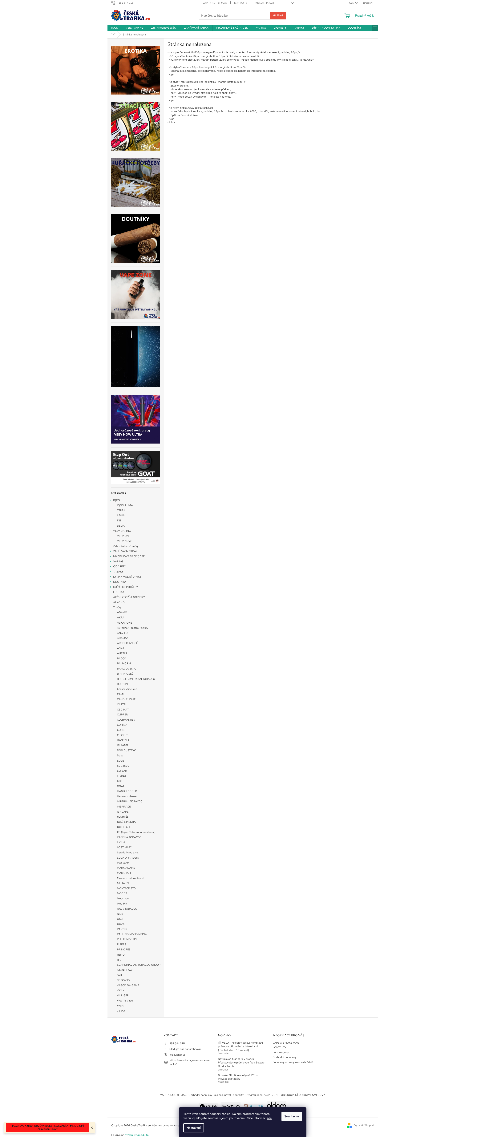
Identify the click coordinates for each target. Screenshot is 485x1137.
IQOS (116, 500)
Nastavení (194, 1128)
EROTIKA (118, 592)
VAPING (118, 561)
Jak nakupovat (264, 3)
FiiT (119, 520)
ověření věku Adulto (137, 1135)
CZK (351, 3)
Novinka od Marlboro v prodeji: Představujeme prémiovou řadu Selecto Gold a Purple (241, 1062)
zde (269, 1118)
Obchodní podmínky (284, 1057)
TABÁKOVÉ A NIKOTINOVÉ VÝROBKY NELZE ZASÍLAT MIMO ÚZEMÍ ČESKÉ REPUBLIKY (48, 1127)
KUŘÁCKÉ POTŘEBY (125, 587)
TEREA (121, 510)
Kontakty (238, 1095)
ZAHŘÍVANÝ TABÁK (125, 551)
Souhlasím (291, 1116)
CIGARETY (119, 566)
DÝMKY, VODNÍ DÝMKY (127, 577)
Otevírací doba (253, 1095)
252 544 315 (177, 1043)
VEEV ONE (123, 536)
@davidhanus (177, 1055)
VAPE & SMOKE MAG (215, 3)
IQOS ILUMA (125, 505)
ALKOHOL (119, 602)
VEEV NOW (124, 541)
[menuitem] (114, 28)
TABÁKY (118, 571)
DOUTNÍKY (120, 582)
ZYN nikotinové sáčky (125, 546)
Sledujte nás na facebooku (185, 1049)
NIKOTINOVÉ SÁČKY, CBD (129, 556)
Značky (117, 607)
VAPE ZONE (271, 1095)
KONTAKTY (240, 3)
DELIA (121, 526)
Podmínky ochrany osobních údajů (293, 1062)
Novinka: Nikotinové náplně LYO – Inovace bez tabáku (238, 1077)
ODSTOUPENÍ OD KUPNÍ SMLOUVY (303, 1095)
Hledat (278, 15)
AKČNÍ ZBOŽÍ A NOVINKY (129, 597)
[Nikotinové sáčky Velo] (230, 1106)
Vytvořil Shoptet (364, 1125)
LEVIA (121, 515)
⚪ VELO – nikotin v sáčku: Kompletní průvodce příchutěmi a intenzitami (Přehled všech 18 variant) (240, 1046)
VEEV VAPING (122, 531)
